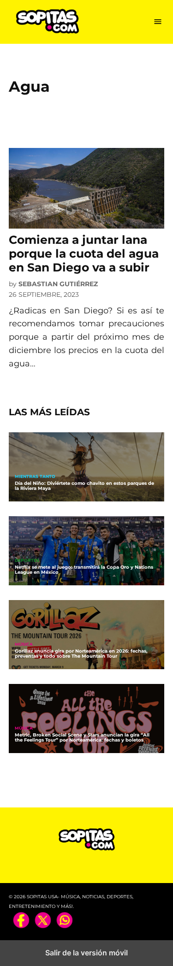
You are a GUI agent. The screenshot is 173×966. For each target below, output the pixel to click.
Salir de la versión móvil (86, 952)
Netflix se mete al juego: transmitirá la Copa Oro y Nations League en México (84, 569)
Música (24, 644)
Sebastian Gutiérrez (58, 284)
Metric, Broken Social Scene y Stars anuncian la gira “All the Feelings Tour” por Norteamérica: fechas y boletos (82, 737)
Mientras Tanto (35, 477)
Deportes (27, 561)
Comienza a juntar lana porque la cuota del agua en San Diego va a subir (84, 253)
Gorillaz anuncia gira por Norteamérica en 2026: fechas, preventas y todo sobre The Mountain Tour (81, 653)
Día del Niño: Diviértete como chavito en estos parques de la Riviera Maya (84, 485)
